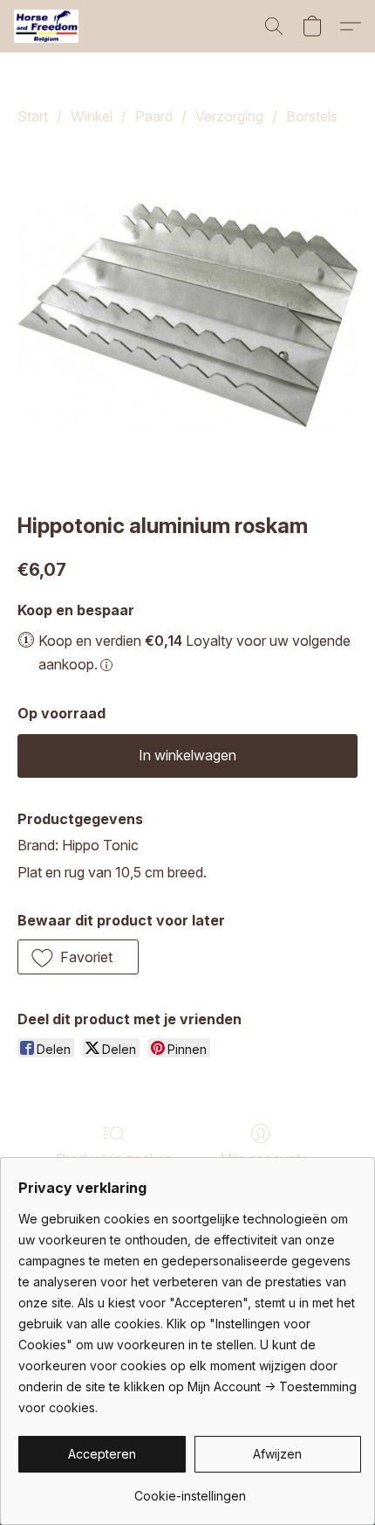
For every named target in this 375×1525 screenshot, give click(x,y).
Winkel (91, 116)
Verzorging (229, 116)
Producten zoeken (114, 1159)
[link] (189, 1490)
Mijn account (260, 1159)
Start (32, 116)
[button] (48, 26)
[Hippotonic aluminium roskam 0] (187, 315)
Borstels (312, 116)
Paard (154, 116)
